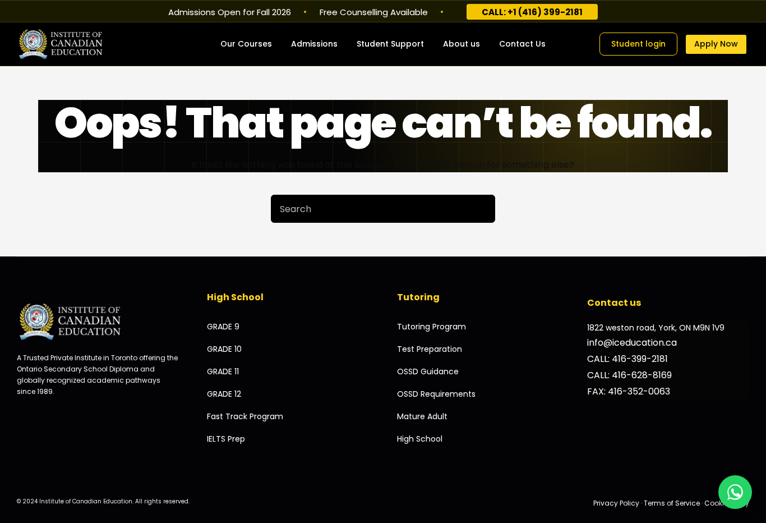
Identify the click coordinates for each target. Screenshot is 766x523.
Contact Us (522, 43)
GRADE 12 (224, 394)
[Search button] (481, 208)
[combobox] (369, 209)
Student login (638, 43)
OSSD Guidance (428, 371)
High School (419, 438)
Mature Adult (422, 416)
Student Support (390, 43)
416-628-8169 (642, 375)
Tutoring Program (431, 326)
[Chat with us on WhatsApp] (735, 492)
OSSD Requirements (436, 394)
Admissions (314, 43)
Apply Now (716, 43)
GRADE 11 (223, 371)
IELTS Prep (226, 438)
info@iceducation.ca (632, 342)
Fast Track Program (245, 416)
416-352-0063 (639, 391)
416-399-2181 (640, 358)
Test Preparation (429, 349)
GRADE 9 (223, 326)
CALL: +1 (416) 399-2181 (532, 12)
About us (461, 43)
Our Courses (246, 43)
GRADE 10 (224, 349)
